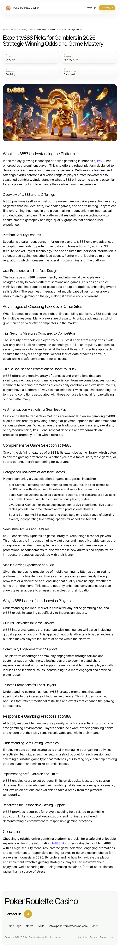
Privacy (93, 937)
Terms (103, 937)
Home (5, 29)
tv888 (101, 161)
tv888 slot (59, 843)
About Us (82, 937)
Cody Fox (10, 59)
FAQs (41, 926)
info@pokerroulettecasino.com (68, 926)
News (13, 29)
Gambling (23, 29)
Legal (111, 937)
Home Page (14, 926)
